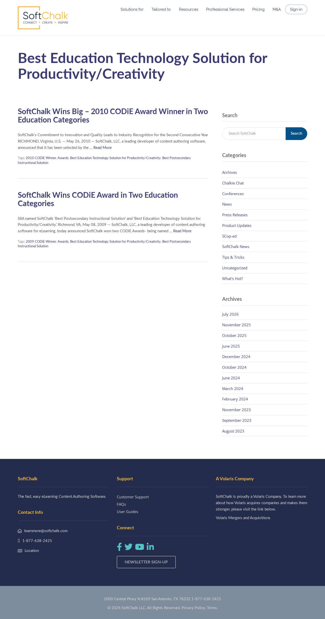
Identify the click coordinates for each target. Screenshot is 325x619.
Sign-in (296, 9)
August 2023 (233, 431)
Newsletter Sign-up (146, 562)
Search (296, 133)
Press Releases (235, 214)
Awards (63, 158)
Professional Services (225, 9)
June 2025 (231, 346)
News (227, 204)
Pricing (258, 9)
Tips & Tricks (233, 257)
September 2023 (236, 420)
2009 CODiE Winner (41, 241)
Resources (188, 9)
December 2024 (236, 356)
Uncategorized (234, 267)
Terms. (212, 608)
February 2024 (235, 398)
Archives (229, 172)
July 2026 (230, 314)
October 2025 (234, 335)
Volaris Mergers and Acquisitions (243, 518)
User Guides (127, 511)
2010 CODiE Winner (41, 158)
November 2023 (236, 409)
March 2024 (232, 388)
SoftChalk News (235, 246)
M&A (277, 9)
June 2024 (231, 377)
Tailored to (161, 9)
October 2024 (234, 367)
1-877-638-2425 (206, 599)
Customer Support (133, 496)
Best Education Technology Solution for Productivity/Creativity (115, 158)
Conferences (233, 193)
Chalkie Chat (233, 182)
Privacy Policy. (194, 608)
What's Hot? (232, 278)
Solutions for (132, 9)
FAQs (121, 504)
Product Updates (236, 225)
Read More (102, 148)
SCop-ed (229, 236)
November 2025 (236, 324)
